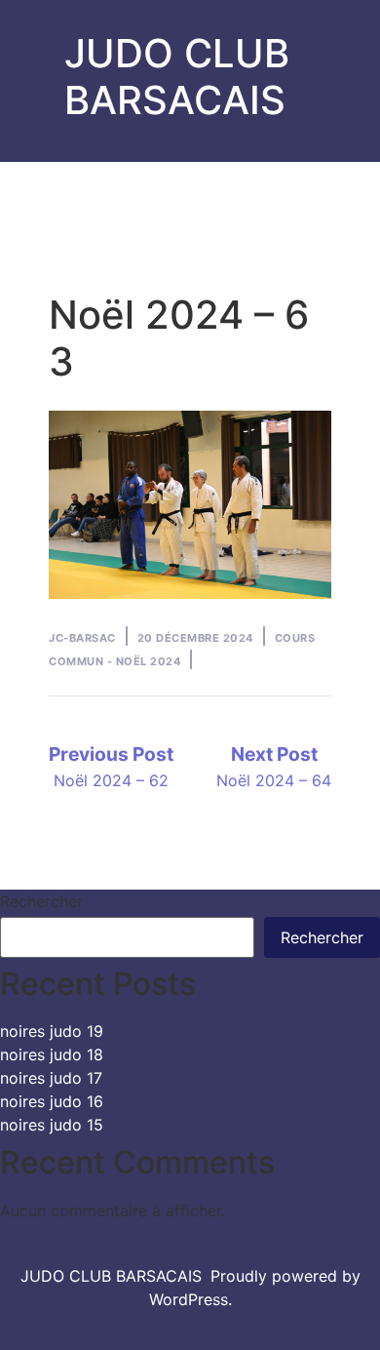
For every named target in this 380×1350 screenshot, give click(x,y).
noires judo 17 (51, 1078)
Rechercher (41, 901)
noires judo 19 (51, 1031)
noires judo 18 (51, 1054)
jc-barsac (82, 638)
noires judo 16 (51, 1101)
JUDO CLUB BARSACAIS (176, 76)
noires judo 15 (51, 1124)
